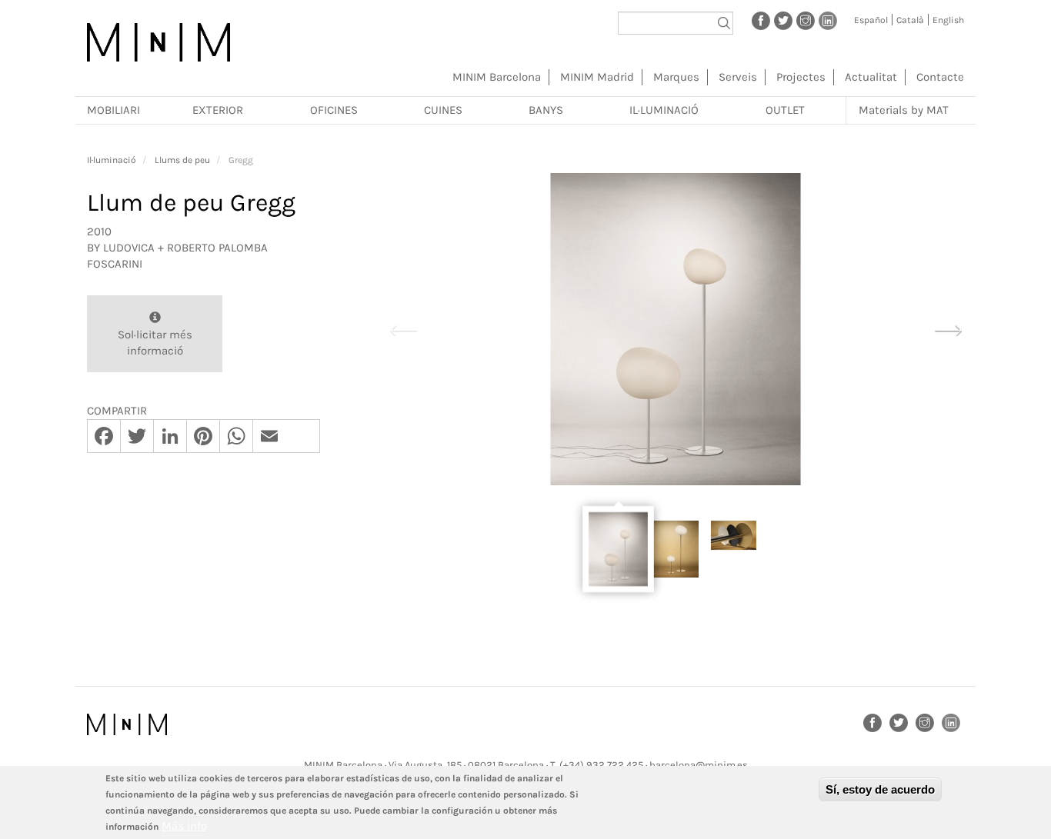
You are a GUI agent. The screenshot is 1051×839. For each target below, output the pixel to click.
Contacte (940, 77)
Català (910, 20)
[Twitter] (783, 20)
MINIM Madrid (597, 77)
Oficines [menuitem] (334, 110)
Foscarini (114, 264)
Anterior (403, 328)
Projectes (801, 77)
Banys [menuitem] (546, 110)
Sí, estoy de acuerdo (880, 789)
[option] (675, 329)
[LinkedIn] (828, 20)
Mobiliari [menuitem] (113, 110)
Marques (676, 77)
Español (871, 20)
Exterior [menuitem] (217, 110)
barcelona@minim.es (698, 765)
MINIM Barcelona (496, 77)
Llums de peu (182, 160)
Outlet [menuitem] (785, 110)
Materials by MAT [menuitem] (904, 110)
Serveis (738, 77)
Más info (184, 826)
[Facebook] (761, 20)
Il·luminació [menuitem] (664, 110)
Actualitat (871, 77)
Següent (948, 328)
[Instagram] (805, 20)
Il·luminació (111, 160)
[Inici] (158, 42)
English (948, 20)
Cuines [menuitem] (443, 110)
